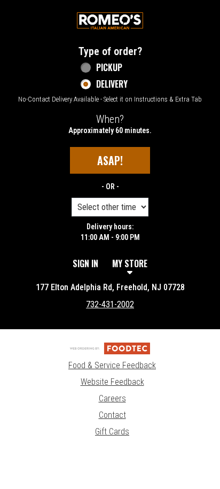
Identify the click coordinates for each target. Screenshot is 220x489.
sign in (85, 263)
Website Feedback (112, 382)
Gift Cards (112, 431)
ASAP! (110, 160)
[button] (110, 21)
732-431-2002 (110, 304)
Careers (112, 398)
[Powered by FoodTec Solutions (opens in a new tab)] (110, 348)
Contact (112, 415)
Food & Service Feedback (112, 365)
